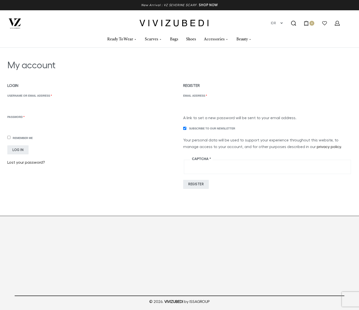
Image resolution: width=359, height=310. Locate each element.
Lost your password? (26, 162)
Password (22, 116)
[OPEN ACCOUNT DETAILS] (337, 23)
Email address (202, 95)
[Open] (324, 23)
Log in (17, 149)
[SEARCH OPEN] (293, 23)
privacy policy (329, 147)
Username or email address (36, 95)
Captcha (201, 159)
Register (196, 184)
